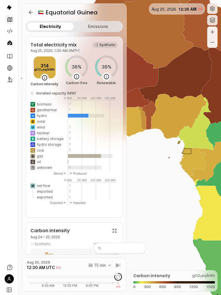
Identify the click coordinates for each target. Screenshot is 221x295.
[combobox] (100, 265)
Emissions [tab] (98, 26)
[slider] (118, 277)
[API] (9, 31)
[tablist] (74, 26)
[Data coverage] (9, 68)
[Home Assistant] (9, 42)
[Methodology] (9, 79)
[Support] (9, 267)
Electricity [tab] (50, 26)
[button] (212, 8)
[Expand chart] (114, 230)
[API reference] (9, 56)
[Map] (9, 19)
